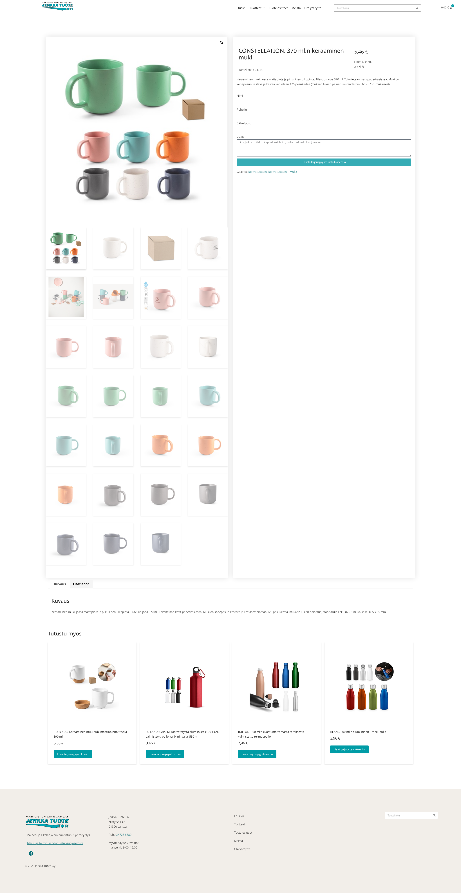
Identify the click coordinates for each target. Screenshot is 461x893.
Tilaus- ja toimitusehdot (42, 843)
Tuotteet (255, 8)
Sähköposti (244, 123)
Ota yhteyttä (312, 8)
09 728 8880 (123, 835)
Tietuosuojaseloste (70, 843)
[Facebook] (31, 853)
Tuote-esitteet (278, 8)
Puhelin (242, 109)
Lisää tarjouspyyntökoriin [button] (72, 754)
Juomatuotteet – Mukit (282, 172)
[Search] (417, 8)
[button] (221, 42)
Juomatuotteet (257, 172)
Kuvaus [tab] (60, 584)
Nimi (240, 96)
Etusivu (241, 8)
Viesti (240, 137)
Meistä (296, 8)
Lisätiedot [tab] (81, 584)
